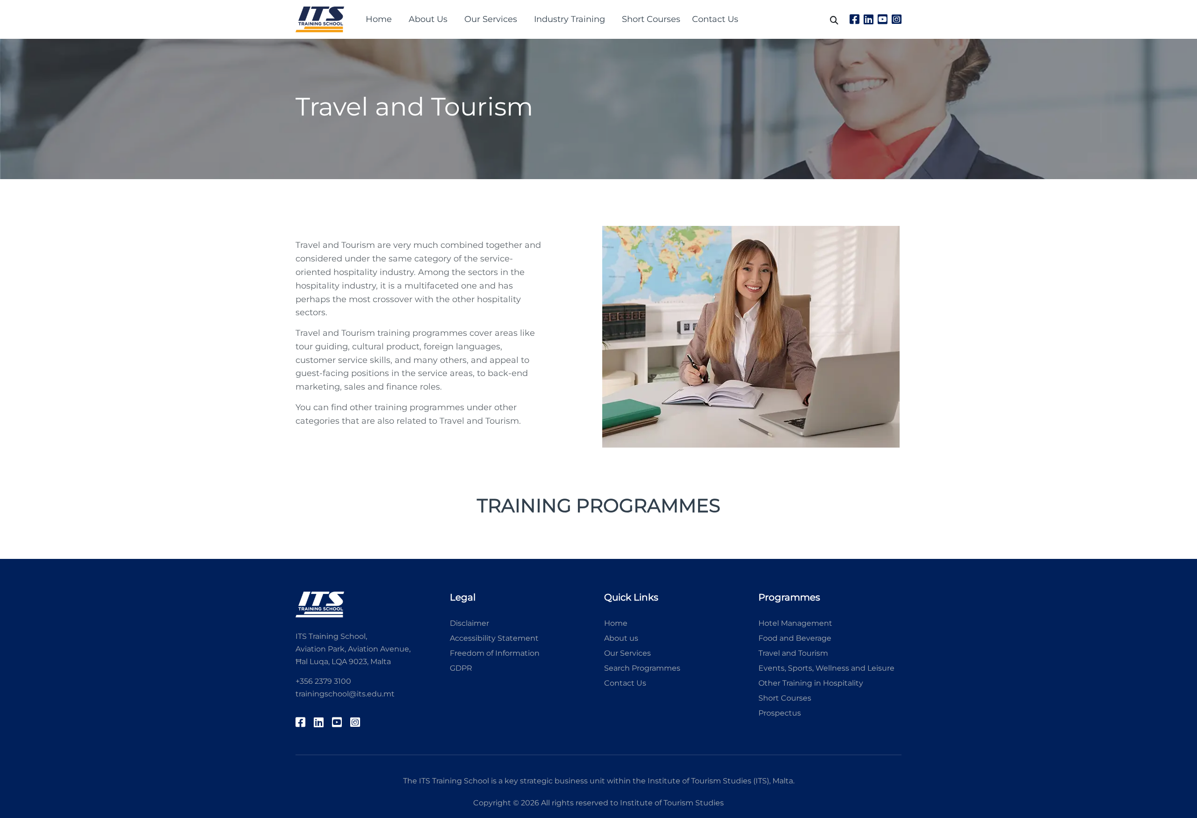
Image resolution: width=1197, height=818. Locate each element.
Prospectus (779, 713)
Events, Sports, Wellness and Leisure (826, 668)
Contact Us (715, 19)
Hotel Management (795, 623)
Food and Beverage (794, 638)
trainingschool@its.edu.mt (345, 693)
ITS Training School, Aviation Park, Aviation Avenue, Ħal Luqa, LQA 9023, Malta (353, 649)
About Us (428, 19)
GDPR (461, 668)
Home (379, 19)
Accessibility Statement (494, 638)
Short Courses (651, 19)
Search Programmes (642, 668)
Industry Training (569, 19)
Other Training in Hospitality (810, 683)
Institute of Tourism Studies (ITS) (708, 780)
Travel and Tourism (793, 653)
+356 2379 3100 (323, 681)
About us (621, 638)
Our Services (490, 19)
